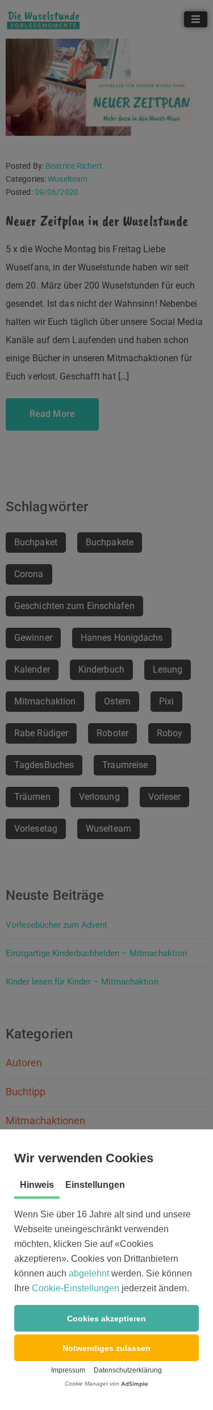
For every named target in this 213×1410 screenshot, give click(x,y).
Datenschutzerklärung (128, 1370)
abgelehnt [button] (89, 1273)
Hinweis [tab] (37, 1185)
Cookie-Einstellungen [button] (75, 1288)
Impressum (68, 1370)
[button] (106, 1318)
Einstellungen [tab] (95, 1185)
